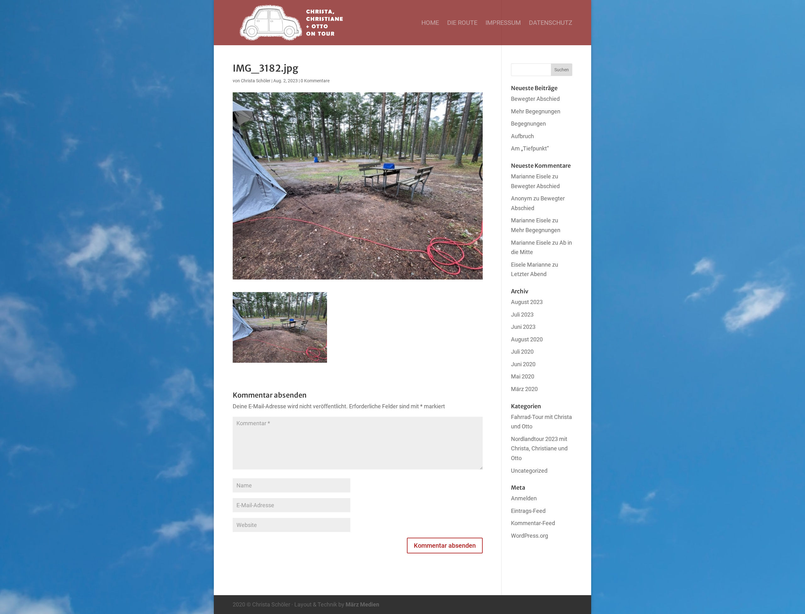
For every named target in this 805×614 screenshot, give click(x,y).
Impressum (503, 23)
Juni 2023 (523, 326)
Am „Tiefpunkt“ (530, 148)
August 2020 (527, 339)
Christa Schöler (255, 80)
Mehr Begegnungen (535, 111)
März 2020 (524, 389)
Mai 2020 (522, 376)
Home (430, 23)
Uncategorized (529, 470)
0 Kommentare (315, 80)
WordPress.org (529, 535)
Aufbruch (522, 136)
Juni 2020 (523, 364)
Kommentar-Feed (533, 523)
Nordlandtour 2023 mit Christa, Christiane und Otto (539, 448)
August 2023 (527, 302)
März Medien (362, 604)
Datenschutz (550, 23)
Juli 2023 (522, 314)
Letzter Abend (529, 274)
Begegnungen (528, 123)
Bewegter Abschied (535, 98)
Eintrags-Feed (528, 511)
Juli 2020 (522, 351)
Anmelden (524, 498)
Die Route (462, 23)
